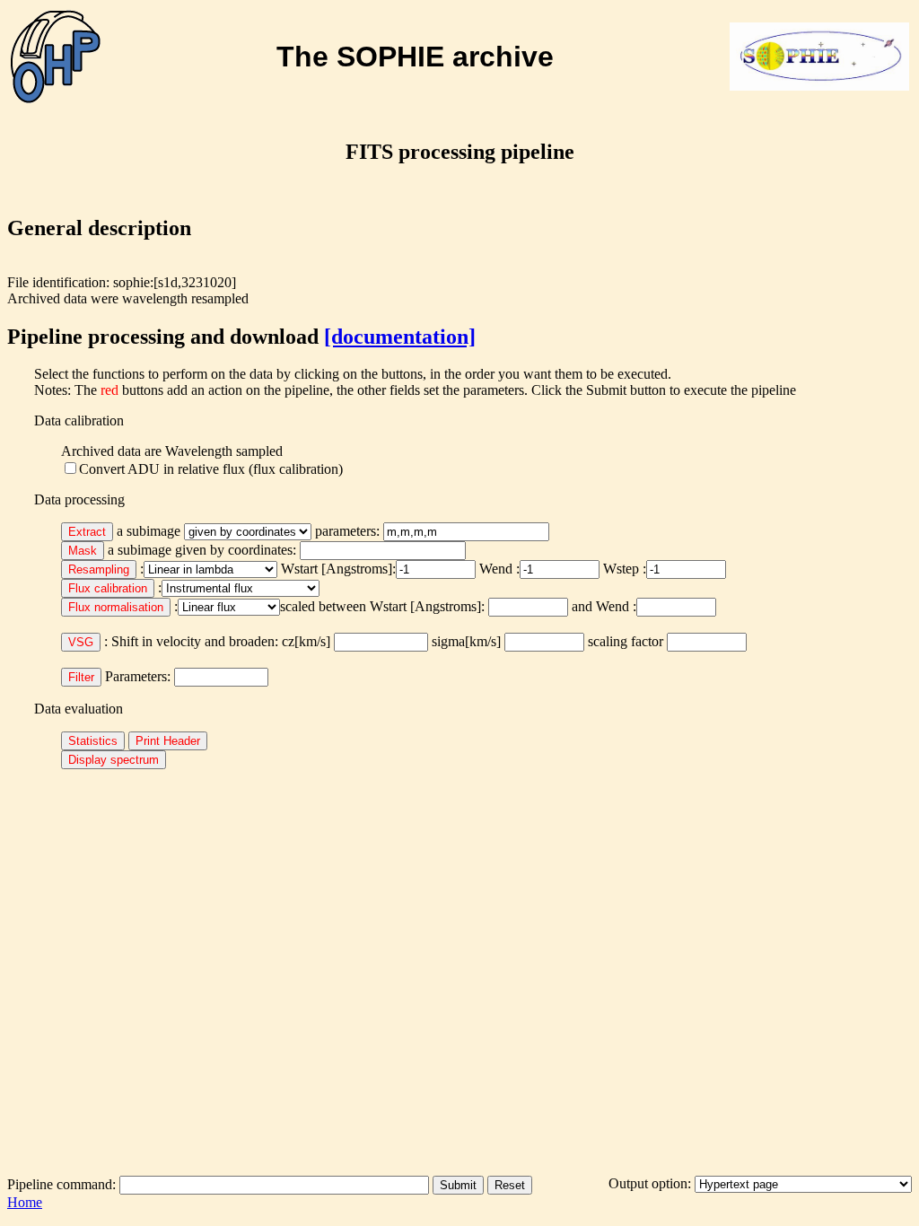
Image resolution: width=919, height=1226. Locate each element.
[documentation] (400, 336)
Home (24, 1202)
